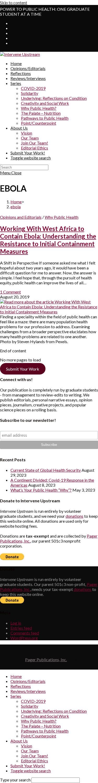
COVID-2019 (33, 701)
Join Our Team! (34, 755)
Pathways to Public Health (44, 730)
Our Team (30, 750)
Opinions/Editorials (27, 681)
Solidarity (29, 706)
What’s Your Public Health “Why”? (41, 489)
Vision (26, 745)
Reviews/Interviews (28, 691)
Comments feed (24, 632)
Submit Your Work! (27, 765)
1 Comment (10, 291)
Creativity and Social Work (45, 715)
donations (74, 516)
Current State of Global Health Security (45, 470)
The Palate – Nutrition (41, 725)
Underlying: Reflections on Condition (54, 711)
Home (16, 676)
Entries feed (21, 627)
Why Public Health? (38, 720)
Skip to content (13, 2)
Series (15, 696)
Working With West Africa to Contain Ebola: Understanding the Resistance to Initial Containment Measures (48, 240)
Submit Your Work (22, 368)
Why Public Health (61, 217)
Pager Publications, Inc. (46, 659)
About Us (19, 740)
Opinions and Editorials (21, 217)
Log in (15, 622)
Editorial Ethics (34, 760)
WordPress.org (24, 637)
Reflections (20, 686)
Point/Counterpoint (38, 735)
